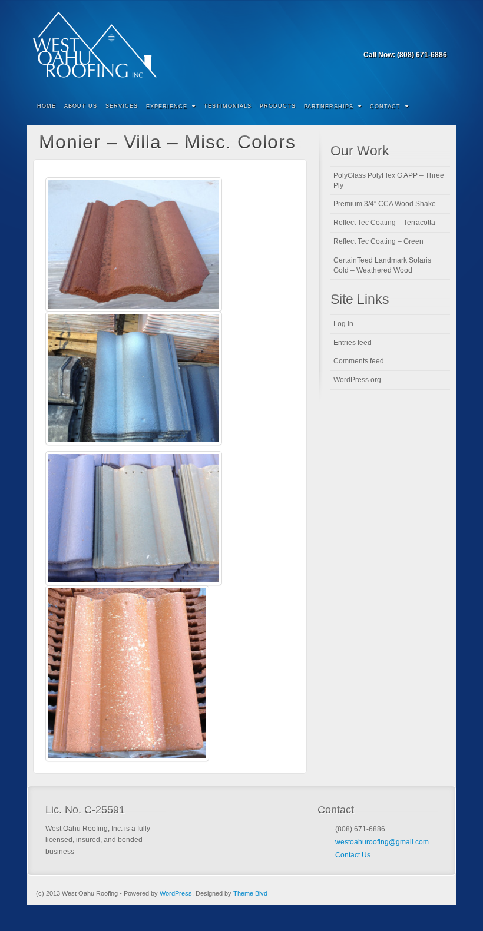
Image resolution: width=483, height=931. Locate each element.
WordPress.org (357, 380)
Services (121, 106)
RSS (439, 38)
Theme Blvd (250, 893)
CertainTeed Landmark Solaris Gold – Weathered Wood (382, 265)
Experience (166, 107)
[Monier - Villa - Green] (133, 518)
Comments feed (358, 361)
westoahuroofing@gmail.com (382, 842)
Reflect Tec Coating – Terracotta (384, 222)
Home (46, 106)
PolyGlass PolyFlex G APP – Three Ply (388, 180)
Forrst (423, 38)
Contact (385, 107)
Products (278, 106)
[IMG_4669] (127, 673)
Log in (343, 324)
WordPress (176, 893)
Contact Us (352, 855)
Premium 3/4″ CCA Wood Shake (384, 204)
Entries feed (352, 343)
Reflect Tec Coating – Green (378, 241)
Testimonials (228, 106)
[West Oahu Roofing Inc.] (241, 45)
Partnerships (328, 107)
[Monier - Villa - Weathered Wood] (133, 379)
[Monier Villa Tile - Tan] (133, 244)
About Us (80, 106)
